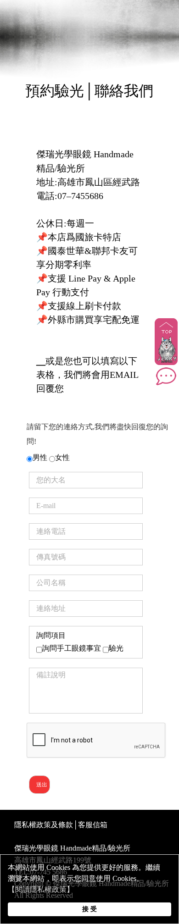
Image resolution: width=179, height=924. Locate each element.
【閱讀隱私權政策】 (41, 889)
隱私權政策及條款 (43, 825)
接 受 (89, 909)
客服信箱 (92, 825)
